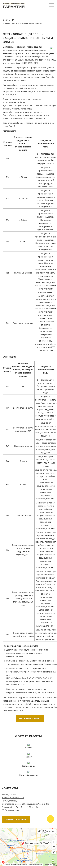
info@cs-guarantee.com (37, 704)
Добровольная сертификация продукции (22, 23)
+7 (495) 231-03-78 (20, 707)
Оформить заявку (30, 718)
